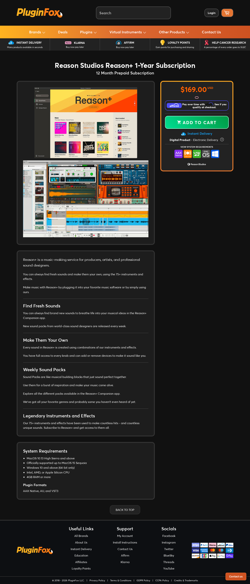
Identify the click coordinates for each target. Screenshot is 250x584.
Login (211, 13)
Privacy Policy (97, 580)
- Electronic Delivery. (194, 140)
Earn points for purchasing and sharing (175, 47)
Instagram (169, 542)
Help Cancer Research (229, 42)
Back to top (125, 510)
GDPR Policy (143, 580)
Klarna (79, 43)
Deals (63, 32)
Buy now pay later (75, 47)
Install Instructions (125, 542)
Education (81, 555)
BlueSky (169, 555)
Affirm (129, 42)
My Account (125, 536)
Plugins (86, 32)
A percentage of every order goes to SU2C (225, 47)
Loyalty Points (179, 42)
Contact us (236, 576)
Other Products (172, 32)
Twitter (168, 549)
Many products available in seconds (25, 47)
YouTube (168, 568)
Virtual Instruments (126, 32)
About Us (81, 542)
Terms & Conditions (120, 580)
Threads (168, 562)
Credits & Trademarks (186, 580)
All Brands (81, 536)
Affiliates (81, 562)
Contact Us (211, 32)
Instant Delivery (29, 42)
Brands (35, 32)
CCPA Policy (162, 580)
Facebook (168, 536)
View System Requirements (196, 146)
